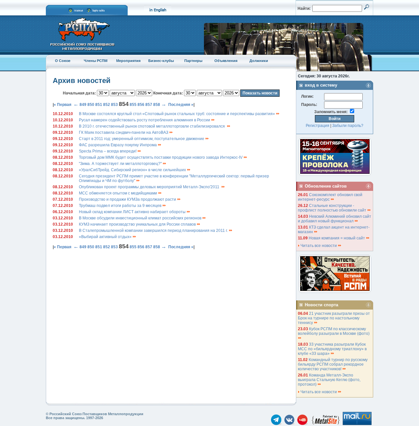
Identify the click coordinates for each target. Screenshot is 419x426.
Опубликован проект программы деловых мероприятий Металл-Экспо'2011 (150, 187)
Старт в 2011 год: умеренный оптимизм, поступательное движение (142, 138)
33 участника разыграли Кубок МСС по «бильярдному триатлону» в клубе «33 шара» (332, 349)
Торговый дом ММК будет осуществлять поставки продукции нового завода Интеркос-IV (161, 157)
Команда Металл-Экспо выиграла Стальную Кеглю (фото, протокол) (329, 380)
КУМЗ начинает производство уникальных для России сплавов (138, 224)
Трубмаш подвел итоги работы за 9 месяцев (120, 205)
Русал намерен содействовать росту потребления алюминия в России (145, 120)
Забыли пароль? (347, 125)
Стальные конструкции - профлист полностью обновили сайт (332, 208)
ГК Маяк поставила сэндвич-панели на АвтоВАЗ (124, 132)
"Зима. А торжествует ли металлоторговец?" (121, 163)
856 (140, 104)
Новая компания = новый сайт (337, 238)
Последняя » (180, 104)
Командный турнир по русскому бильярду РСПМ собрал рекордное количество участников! (333, 364)
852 (106, 104)
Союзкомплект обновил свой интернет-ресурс (330, 197)
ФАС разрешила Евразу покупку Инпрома (118, 145)
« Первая (62, 104)
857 (148, 104)
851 (98, 104)
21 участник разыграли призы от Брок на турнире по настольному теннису (334, 318)
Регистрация (317, 125)
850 (90, 104)
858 (156, 104)
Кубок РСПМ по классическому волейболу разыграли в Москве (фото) (334, 331)
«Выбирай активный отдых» (106, 236)
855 (133, 104)
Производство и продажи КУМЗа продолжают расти (128, 199)
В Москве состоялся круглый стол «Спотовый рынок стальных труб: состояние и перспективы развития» (177, 114)
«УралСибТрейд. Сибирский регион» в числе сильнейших (133, 170)
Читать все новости (319, 245)
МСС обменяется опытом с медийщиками (118, 193)
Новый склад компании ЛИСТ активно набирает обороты (133, 212)
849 (83, 104)
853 (114, 104)
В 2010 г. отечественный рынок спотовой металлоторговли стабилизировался (153, 126)
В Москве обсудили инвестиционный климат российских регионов (140, 218)
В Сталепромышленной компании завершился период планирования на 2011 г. (154, 230)
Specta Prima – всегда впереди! (108, 151)
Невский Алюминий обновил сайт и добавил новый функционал (334, 218)
